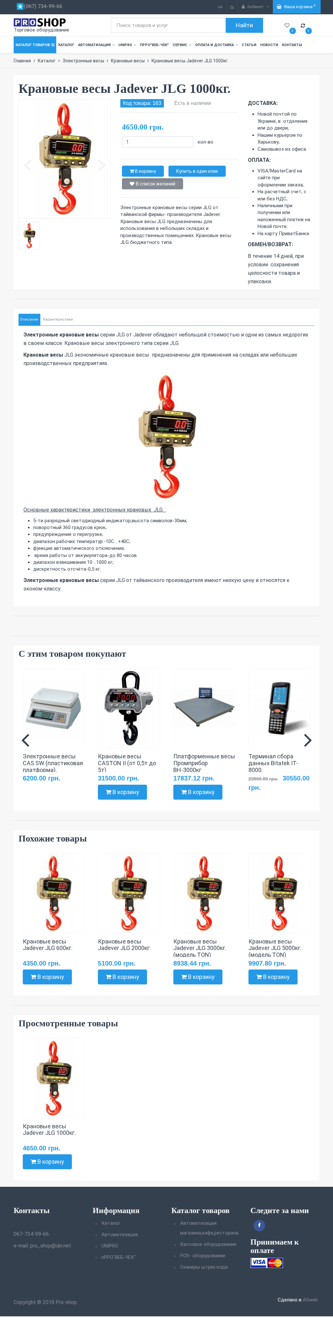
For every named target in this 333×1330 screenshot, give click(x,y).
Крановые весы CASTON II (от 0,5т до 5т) (127, 763)
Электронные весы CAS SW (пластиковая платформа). (53, 763)
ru (232, 6)
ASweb (310, 1300)
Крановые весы (128, 60)
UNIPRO (125, 45)
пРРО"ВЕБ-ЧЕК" (154, 45)
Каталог (66, 45)
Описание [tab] (29, 319)
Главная (22, 60)
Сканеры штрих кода (204, 1267)
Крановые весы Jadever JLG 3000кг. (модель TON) (199, 948)
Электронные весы (83, 60)
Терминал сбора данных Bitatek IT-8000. (273, 763)
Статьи (249, 45)
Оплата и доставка (214, 45)
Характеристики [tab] (58, 319)
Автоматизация (94, 45)
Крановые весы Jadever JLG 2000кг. (124, 945)
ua (220, 6)
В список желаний (155, 183)
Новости (269, 45)
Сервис (180, 45)
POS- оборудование (202, 1256)
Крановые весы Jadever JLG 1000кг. (49, 1129)
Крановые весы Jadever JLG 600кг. (48, 945)
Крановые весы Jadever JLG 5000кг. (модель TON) (274, 948)
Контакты (292, 45)
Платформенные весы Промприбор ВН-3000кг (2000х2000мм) (204, 766)
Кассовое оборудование (208, 1244)
